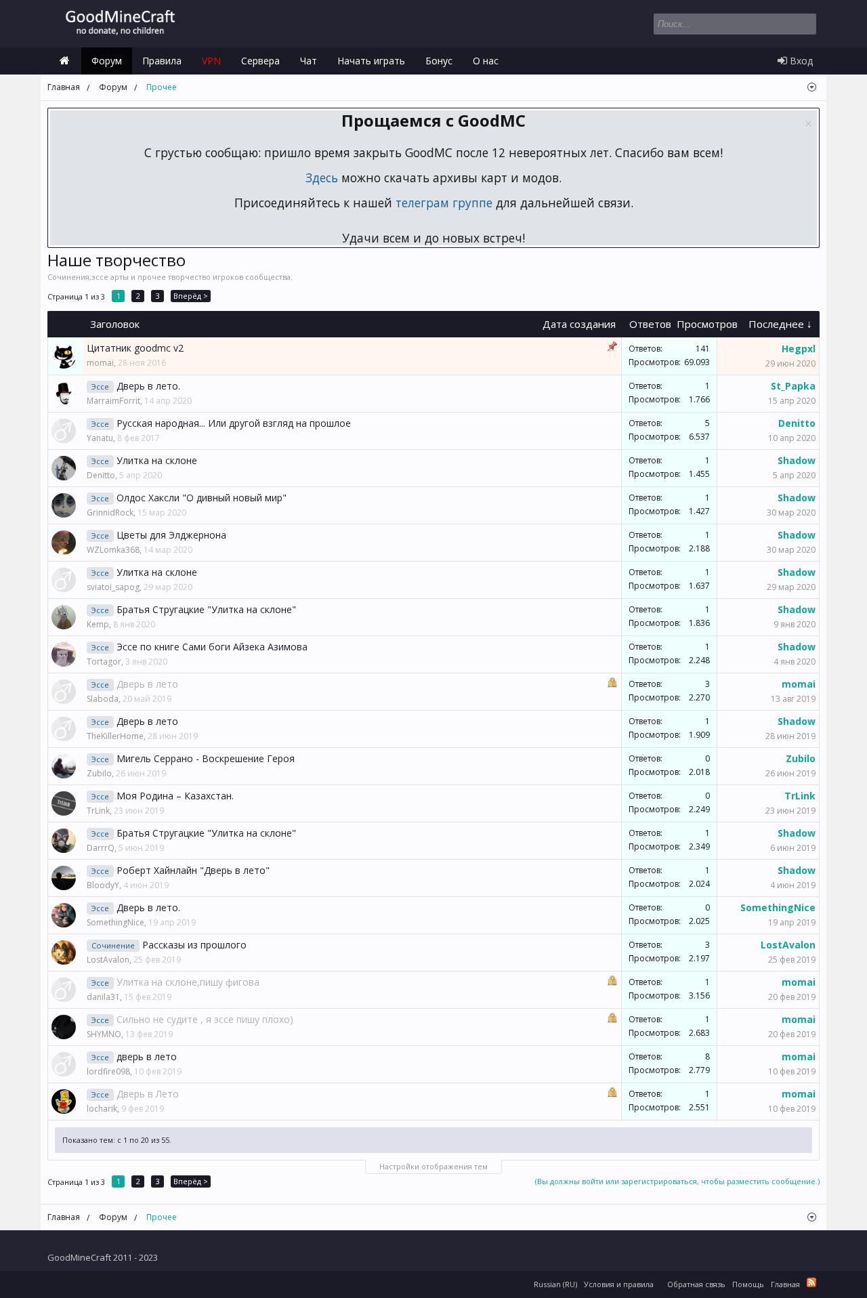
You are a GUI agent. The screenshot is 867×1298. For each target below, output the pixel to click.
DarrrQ (100, 848)
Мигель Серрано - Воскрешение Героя (206, 758)
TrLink (98, 810)
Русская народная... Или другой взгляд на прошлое (234, 423)
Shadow (797, 460)
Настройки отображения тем (433, 1166)
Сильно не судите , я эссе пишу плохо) (205, 1019)
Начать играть (371, 60)
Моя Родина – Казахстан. (175, 795)
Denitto (797, 423)
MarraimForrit (113, 400)
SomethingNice (115, 922)
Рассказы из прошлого (194, 944)
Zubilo (99, 773)
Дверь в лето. (148, 385)
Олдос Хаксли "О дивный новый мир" (202, 497)
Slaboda (103, 699)
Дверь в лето (147, 683)
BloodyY (103, 885)
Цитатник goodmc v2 (135, 347)
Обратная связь (696, 1284)
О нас (486, 60)
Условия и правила (619, 1284)
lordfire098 (108, 1071)
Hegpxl (799, 348)
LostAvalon (108, 959)
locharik (102, 1108)
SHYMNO (104, 1034)
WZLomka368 (113, 550)
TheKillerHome (115, 736)
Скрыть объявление (808, 124)
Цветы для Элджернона (171, 534)
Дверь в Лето (148, 1093)
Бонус (438, 60)
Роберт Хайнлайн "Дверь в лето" (193, 870)
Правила (162, 60)
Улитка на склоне (157, 460)
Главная (64, 61)
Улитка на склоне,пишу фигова (188, 982)
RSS (811, 1282)
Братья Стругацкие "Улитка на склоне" (206, 609)
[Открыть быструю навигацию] (811, 87)
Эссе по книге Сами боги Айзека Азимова (212, 646)
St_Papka (793, 385)
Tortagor (104, 661)
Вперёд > (190, 296)
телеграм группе (444, 202)
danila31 (103, 997)
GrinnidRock (110, 512)
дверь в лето (147, 1056)
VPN (211, 60)
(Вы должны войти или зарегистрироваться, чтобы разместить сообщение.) (677, 1181)
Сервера (260, 60)
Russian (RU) (555, 1284)
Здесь (321, 177)
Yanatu (100, 438)
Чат (308, 60)
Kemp (98, 624)
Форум (106, 60)
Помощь (748, 1284)
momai (100, 363)
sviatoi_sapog (113, 587)
